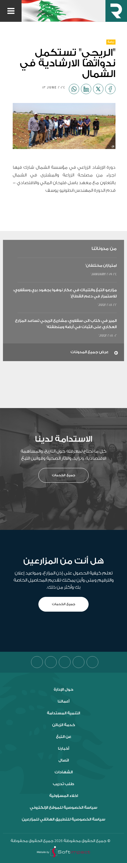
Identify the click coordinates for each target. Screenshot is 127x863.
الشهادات (64, 772)
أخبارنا (63, 748)
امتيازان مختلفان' (101, 265)
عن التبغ (63, 737)
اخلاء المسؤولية (63, 796)
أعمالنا (63, 701)
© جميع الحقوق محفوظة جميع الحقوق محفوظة (60, 841)
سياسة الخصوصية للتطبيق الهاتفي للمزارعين (63, 819)
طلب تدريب (63, 784)
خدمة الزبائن (63, 725)
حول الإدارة (63, 689)
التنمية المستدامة (63, 713)
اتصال (63, 760)
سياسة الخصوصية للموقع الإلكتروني (63, 807)
